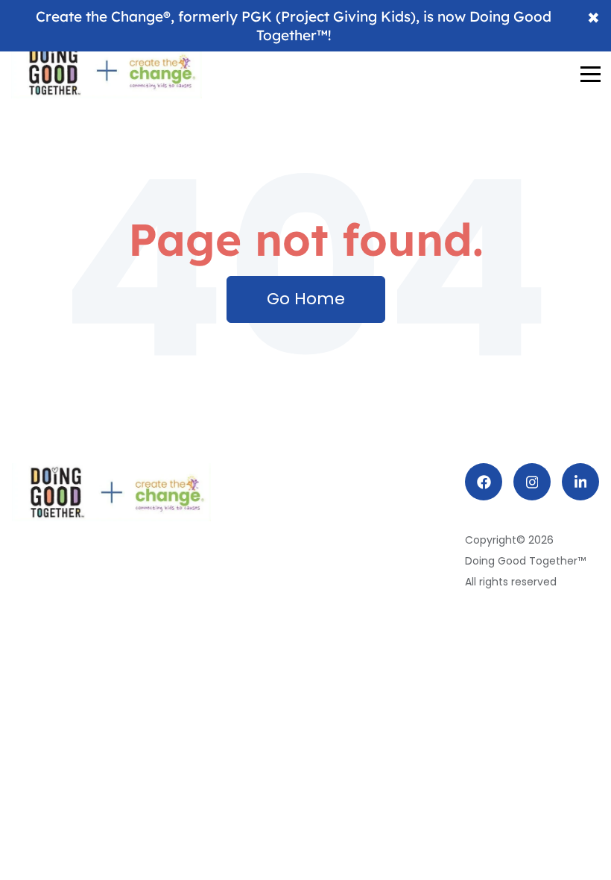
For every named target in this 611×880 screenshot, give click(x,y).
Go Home (306, 298)
